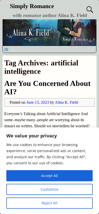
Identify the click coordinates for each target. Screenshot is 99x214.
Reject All (49, 203)
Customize (49, 189)
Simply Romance (32, 6)
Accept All (49, 175)
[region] (49, 170)
